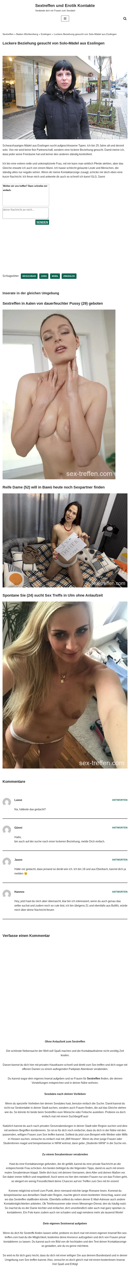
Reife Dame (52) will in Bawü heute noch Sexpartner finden (54, 487)
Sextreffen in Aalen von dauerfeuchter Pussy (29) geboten (53, 303)
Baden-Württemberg (27, 34)
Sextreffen (8, 34)
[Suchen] (125, 18)
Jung (44, 276)
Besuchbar (29, 276)
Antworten (119, 800)
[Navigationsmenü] (65, 18)
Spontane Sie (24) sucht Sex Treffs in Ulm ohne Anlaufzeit (53, 595)
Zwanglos (69, 276)
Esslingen (46, 34)
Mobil (55, 276)
